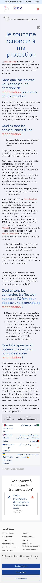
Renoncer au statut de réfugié (8, 428)
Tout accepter (21, 566)
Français (28, 1)
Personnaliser (21, 578)
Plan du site (6, 540)
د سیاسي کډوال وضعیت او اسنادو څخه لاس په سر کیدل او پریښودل (28, 437)
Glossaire (25, 540)
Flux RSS (25, 533)
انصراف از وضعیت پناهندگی (29, 444)
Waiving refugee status (7, 437)
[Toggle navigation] (38, 8)
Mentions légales (8, 543)
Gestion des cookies (29, 549)
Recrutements (7, 536)
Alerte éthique (7, 550)
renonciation (10, 61)
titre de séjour (30, 199)
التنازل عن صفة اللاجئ (28, 425)
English (37, 1)
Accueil (6, 17)
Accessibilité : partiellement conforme (31, 544)
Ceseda (5, 227)
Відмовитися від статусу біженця (8, 460)
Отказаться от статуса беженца (9, 447)
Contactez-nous (8, 533)
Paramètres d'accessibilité (13, 1)
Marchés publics (28, 536)
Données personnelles (10, 547)
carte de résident (10, 233)
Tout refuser (21, 572)
